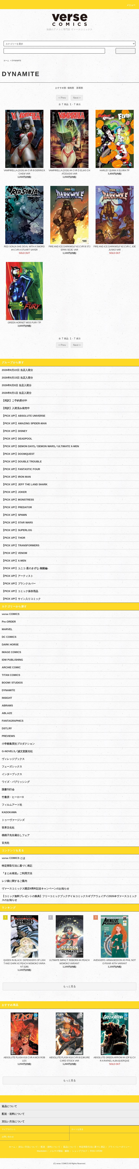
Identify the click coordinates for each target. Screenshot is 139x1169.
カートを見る (77, 1129)
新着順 (79, 88)
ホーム (6, 61)
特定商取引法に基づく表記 (17, 865)
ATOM (99, 1151)
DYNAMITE (16, 61)
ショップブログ (79, 1151)
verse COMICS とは (13, 858)
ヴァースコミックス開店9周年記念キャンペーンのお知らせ (35, 888)
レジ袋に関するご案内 (14, 880)
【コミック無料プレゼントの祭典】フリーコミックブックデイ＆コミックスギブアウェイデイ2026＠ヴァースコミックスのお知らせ (69, 898)
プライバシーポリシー (119, 1147)
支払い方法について (28, 1147)
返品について (69, 1147)
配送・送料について (50, 1147)
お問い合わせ (8, 1137)
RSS (92, 1151)
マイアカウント (9, 1129)
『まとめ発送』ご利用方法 (17, 873)
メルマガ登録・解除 (59, 1151)
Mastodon (42, 1151)
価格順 (71, 88)
